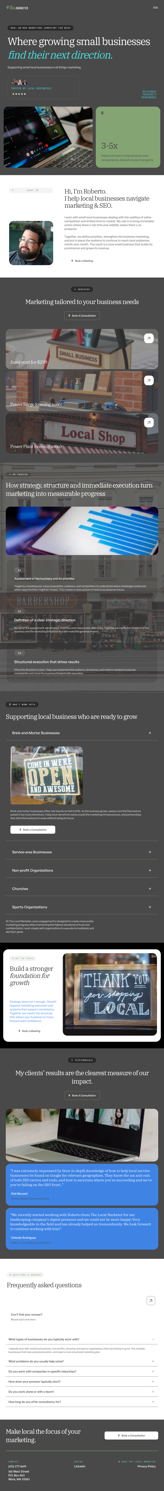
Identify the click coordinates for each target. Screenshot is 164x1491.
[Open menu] (155, 7)
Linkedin (79, 1466)
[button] (82, 733)
